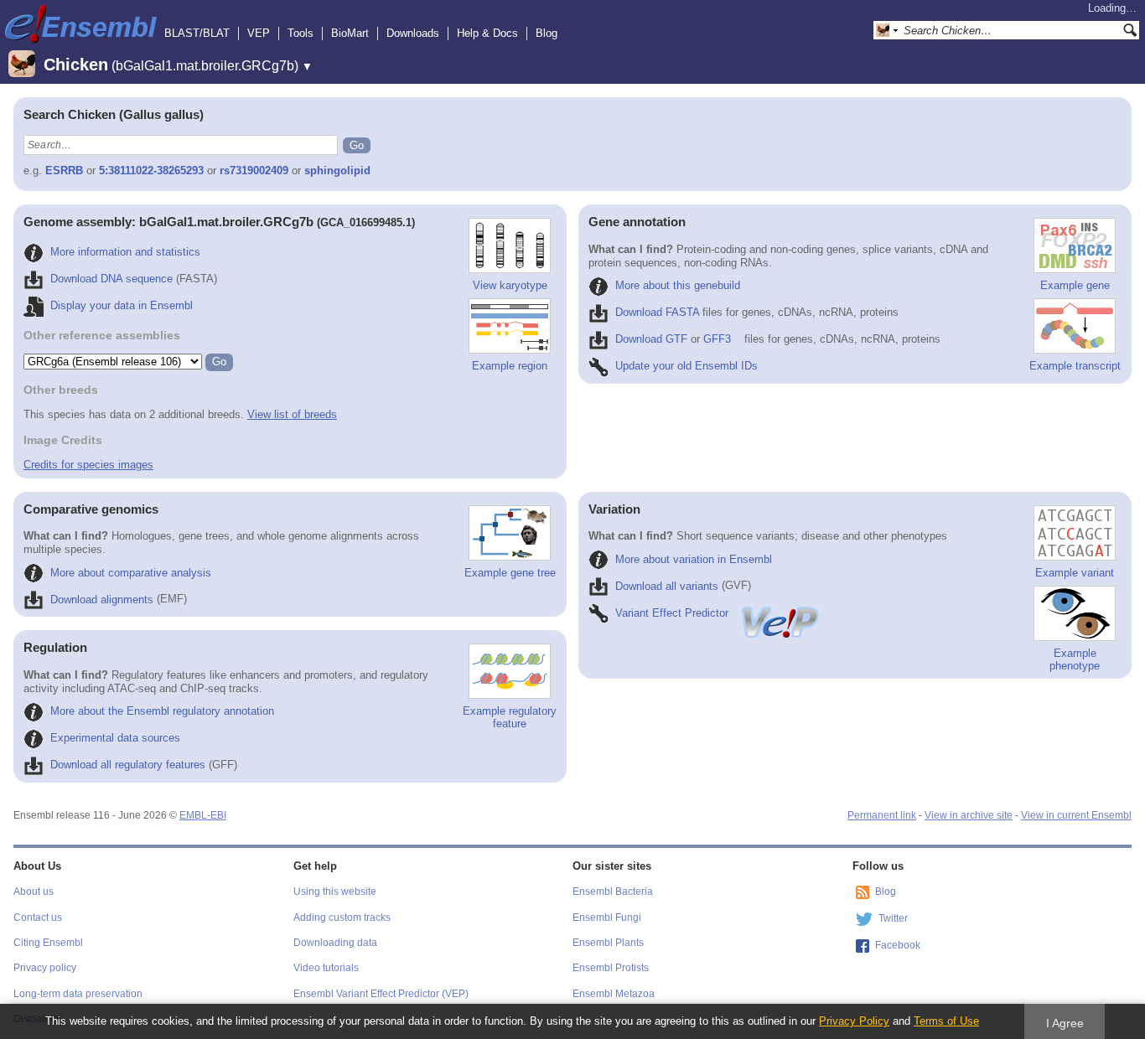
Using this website (334, 892)
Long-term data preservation (77, 994)
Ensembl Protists (610, 968)
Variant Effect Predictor (671, 613)
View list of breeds (292, 414)
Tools (300, 33)
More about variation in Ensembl (693, 559)
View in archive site (969, 815)
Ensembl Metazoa (613, 994)
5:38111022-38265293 (151, 170)
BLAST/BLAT (197, 33)
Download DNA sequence (111, 278)
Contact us (37, 917)
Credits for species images (88, 464)
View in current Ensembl (1076, 815)
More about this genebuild (677, 285)
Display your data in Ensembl (121, 305)
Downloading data (335, 943)
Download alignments (101, 599)
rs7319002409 (254, 170)
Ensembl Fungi (606, 917)
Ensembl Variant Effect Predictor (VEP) (381, 994)
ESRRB (64, 170)
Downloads (412, 33)
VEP (258, 33)
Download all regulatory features (127, 764)
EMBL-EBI (202, 815)
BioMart (350, 33)
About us (33, 892)
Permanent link (881, 815)
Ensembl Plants (608, 943)
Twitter (893, 918)
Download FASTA (657, 312)
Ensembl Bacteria (612, 892)
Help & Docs (487, 33)
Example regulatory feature (510, 717)
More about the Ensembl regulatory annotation (162, 711)
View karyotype (510, 285)
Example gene (1075, 285)
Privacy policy (44, 968)
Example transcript (1075, 365)
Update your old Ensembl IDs (686, 365)
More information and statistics (125, 252)
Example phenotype (1074, 659)
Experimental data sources (115, 737)
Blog (546, 33)
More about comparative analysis (130, 572)
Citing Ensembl (48, 943)
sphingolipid (337, 170)
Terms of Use (946, 1021)
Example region (509, 365)
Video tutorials (326, 968)
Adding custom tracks (342, 917)
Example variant (1074, 572)
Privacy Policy (854, 1021)
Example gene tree (510, 572)
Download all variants (666, 586)
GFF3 (717, 339)
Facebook (897, 945)
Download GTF (651, 339)
